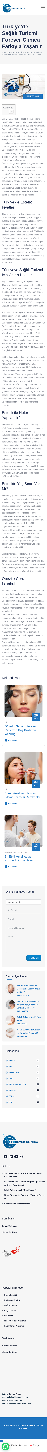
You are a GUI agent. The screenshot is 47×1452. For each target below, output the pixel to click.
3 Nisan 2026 (22, 1036)
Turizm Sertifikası (9, 1226)
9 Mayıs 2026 (22, 1024)
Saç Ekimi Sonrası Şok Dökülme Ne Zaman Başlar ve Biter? (28, 989)
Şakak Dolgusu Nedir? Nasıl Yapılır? (29, 1018)
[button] (5, 1446)
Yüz (6, 722)
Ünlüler (12, 1090)
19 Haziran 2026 (23, 995)
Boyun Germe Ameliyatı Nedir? (17, 1203)
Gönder (34, 958)
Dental (12, 1060)
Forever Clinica (26, 1425)
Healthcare (10, 852)
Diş (10, 1066)
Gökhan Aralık (14, 1394)
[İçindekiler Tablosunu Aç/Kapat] (10, 111)
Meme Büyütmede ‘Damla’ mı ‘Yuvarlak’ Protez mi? (28, 1031)
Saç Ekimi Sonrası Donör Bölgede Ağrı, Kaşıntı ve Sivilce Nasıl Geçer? (28, 1004)
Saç (11, 1078)
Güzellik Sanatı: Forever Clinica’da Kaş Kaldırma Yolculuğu (21, 730)
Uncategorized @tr (17, 1084)
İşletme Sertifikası (9, 1232)
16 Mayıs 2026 (22, 1011)
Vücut (21, 852)
